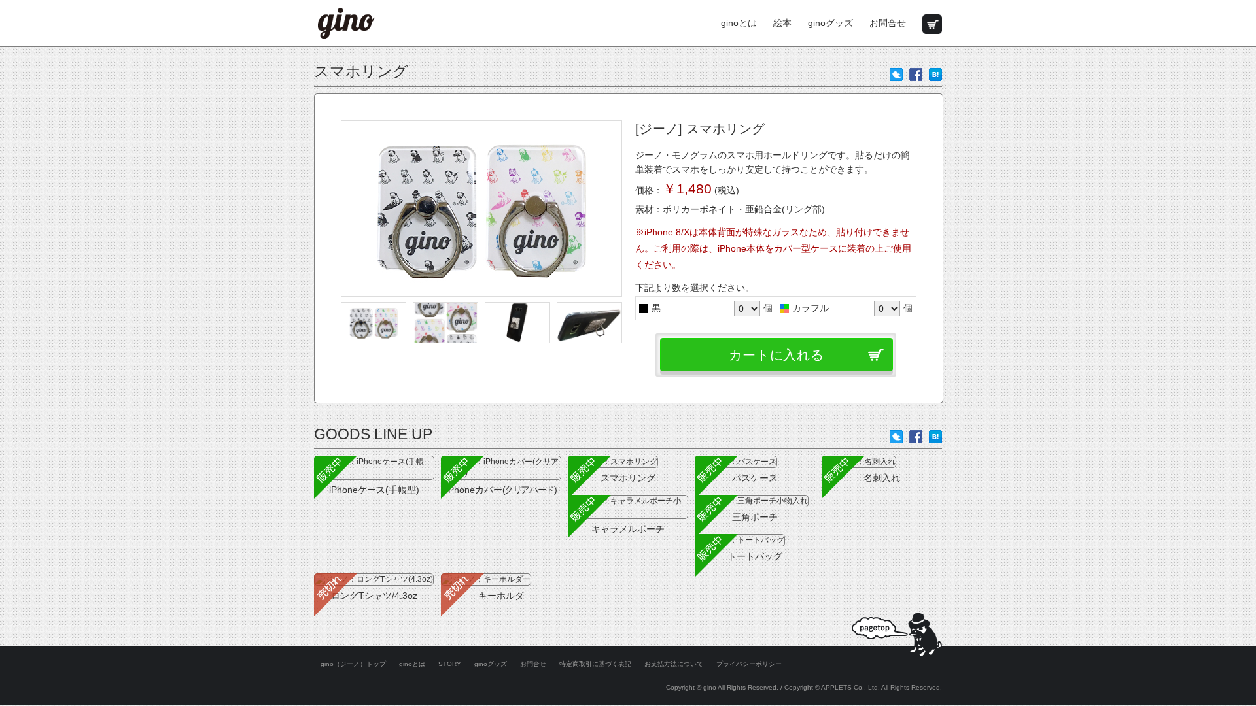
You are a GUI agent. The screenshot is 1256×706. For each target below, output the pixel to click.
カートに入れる (776, 355)
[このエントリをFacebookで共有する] (915, 73)
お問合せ (887, 23)
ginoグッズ (830, 23)
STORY (449, 663)
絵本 (782, 23)
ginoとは (739, 23)
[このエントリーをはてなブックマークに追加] (935, 73)
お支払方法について (673, 663)
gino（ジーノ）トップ (353, 663)
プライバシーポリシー (749, 663)
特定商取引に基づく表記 (595, 663)
